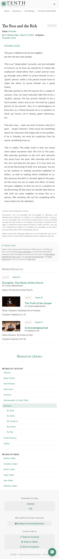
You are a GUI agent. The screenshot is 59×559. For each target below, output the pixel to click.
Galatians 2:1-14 (18, 314)
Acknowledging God (36, 327)
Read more (31, 259)
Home (6, 10)
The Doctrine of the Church (20, 289)
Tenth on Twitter (30, 541)
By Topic (10, 410)
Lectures (7, 394)
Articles (7, 372)
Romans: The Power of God (20, 334)
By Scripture (12, 421)
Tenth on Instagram (30, 546)
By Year (10, 431)
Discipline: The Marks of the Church (22, 282)
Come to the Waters (24, 251)
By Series (11, 415)
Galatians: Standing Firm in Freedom (24, 310)
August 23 (16, 277)
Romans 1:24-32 (18, 338)
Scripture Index (10, 463)
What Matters (50, 254)
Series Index (9, 469)
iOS (30, 508)
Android (30, 503)
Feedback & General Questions (30, 523)
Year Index (8, 480)
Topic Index (9, 474)
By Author (11, 426)
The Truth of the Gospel (38, 303)
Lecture (5, 277)
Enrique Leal (33, 331)
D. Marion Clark (12, 35)
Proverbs (12, 31)
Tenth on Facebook (30, 536)
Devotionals (30, 10)
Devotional (52, 25)
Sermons (8, 405)
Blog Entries (9, 377)
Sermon (28, 297)
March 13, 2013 (27, 35)
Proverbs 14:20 (9, 37)
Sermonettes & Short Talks (16, 400)
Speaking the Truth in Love (11, 256)
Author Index (10, 458)
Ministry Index (10, 485)
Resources (17, 10)
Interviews (8, 389)
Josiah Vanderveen (14, 286)
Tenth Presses (10, 437)
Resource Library (29, 356)
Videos (7, 443)
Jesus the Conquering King (34, 256)
